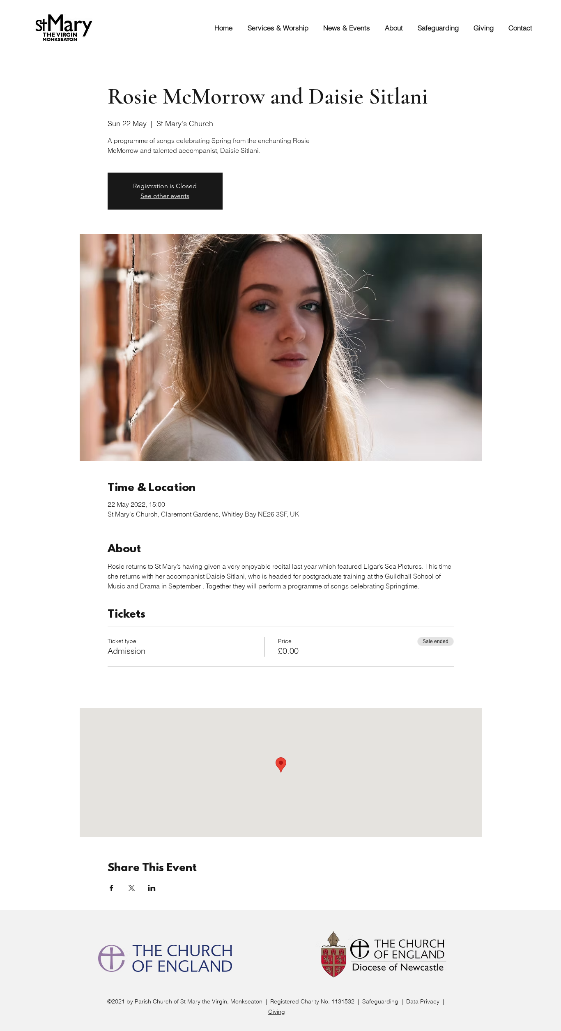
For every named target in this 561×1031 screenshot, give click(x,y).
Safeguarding (380, 1001)
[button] (275, 28)
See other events (164, 196)
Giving (276, 1011)
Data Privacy (422, 1001)
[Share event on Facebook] (111, 888)
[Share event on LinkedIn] (152, 888)
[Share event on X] (132, 888)
